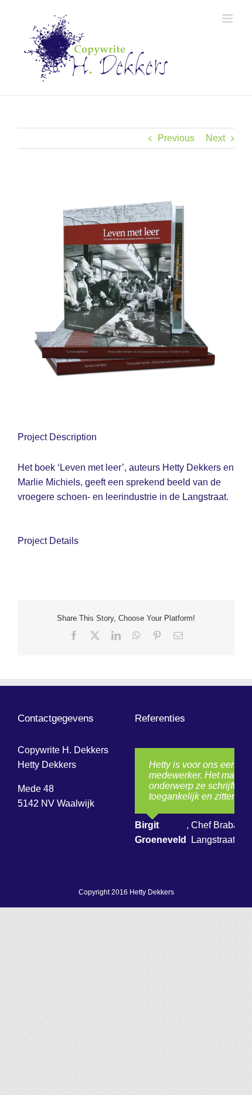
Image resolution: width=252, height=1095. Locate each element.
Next (215, 138)
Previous (176, 138)
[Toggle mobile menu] (228, 18)
